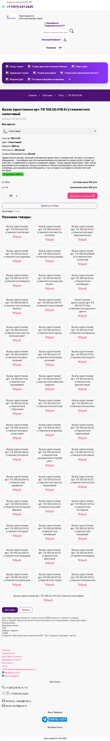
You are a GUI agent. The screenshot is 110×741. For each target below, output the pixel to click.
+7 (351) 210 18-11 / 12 (16, 688)
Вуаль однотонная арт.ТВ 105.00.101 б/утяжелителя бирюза (17, 278)
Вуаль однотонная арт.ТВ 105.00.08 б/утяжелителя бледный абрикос (17, 505)
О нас (5, 666)
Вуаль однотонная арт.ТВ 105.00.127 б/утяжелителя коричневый (82, 429)
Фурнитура (16, 79)
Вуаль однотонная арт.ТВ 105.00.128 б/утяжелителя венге (17, 452)
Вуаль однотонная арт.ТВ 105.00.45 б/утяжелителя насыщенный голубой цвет (49, 455)
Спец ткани (16, 66)
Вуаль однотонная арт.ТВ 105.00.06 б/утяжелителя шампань (17, 253)
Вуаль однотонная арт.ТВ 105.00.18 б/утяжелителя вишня (82, 552)
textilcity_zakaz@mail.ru (18, 701)
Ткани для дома (46, 73)
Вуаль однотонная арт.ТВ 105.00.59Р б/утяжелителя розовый (49, 302)
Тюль (17, 211)
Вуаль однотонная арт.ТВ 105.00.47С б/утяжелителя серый (48, 595)
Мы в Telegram (12, 676)
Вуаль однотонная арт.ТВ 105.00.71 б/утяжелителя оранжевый (17, 380)
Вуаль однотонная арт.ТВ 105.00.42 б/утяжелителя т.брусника (17, 405)
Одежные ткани (19, 73)
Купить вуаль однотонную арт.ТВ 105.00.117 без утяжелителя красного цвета (82, 305)
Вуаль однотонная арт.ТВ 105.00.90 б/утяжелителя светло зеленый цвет (17, 331)
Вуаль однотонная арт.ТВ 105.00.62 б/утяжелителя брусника (49, 554)
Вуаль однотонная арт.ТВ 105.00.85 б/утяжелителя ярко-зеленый (17, 356)
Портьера (81, 66)
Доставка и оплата (12, 656)
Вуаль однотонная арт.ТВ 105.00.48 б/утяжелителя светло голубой (49, 231)
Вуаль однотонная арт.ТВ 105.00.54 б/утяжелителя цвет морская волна (82, 231)
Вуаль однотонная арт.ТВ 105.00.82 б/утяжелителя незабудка (82, 280)
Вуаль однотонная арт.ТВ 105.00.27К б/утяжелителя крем (17, 528)
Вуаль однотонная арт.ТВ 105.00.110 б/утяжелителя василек (82, 577)
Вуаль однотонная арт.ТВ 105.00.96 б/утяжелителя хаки (49, 504)
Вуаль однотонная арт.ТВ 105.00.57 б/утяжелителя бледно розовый (49, 356)
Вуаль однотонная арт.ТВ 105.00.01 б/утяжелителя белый (17, 229)
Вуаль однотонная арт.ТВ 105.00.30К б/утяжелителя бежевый (17, 552)
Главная (6, 650)
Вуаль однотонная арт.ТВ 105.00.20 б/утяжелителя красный (17, 577)
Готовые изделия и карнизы (48, 79)
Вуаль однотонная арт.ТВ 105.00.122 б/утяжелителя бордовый (82, 530)
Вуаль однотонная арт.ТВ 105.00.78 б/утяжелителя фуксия (49, 427)
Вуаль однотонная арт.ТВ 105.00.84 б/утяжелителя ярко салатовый (17, 429)
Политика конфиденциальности (19, 669)
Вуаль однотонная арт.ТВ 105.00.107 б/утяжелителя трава (50, 577)
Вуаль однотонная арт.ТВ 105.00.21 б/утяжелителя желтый (49, 403)
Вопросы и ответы (11, 659)
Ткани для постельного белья (49, 66)
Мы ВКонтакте (12, 672)
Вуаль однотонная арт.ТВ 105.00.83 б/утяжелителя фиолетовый (82, 380)
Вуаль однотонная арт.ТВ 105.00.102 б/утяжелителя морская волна (50, 280)
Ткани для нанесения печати (81, 73)
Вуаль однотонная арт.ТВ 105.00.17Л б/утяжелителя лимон (82, 452)
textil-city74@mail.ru (16, 706)
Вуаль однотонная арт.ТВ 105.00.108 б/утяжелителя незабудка (50, 530)
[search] (72, 31)
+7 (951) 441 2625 (20, 7)
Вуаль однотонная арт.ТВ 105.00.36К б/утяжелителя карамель (17, 481)
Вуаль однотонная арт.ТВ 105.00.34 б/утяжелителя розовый (49, 253)
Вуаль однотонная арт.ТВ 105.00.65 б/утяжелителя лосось (82, 479)
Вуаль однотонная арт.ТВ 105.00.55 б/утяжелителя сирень (49, 330)
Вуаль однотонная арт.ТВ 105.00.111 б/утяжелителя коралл (82, 354)
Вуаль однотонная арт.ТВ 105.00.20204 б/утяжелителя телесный (82, 255)
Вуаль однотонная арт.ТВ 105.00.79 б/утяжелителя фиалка (82, 330)
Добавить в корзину (81, 196)
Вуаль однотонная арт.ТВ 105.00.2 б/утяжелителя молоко (82, 403)
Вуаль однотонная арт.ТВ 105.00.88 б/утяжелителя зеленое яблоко (17, 304)
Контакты (7, 663)
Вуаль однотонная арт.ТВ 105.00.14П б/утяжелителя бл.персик (82, 505)
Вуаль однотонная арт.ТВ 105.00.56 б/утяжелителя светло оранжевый (49, 481)
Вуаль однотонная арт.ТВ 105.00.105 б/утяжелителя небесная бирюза (49, 380)
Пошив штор (8, 653)
